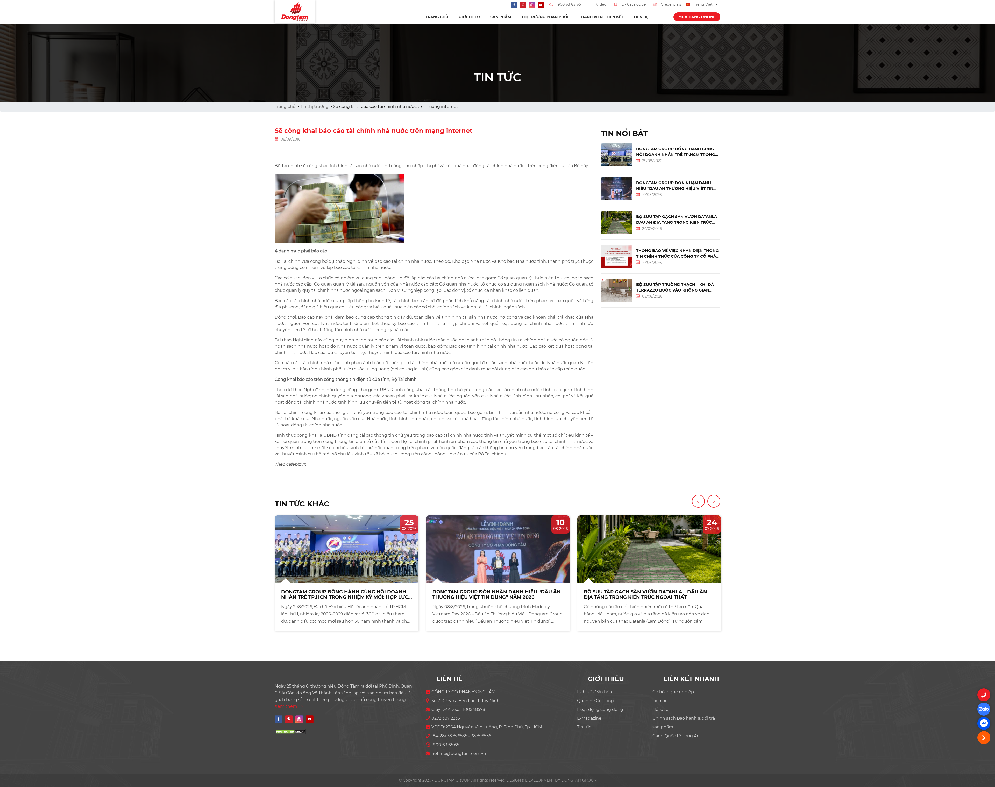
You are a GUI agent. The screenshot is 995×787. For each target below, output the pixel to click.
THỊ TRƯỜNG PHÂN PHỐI (544, 16)
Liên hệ (641, 16)
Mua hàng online (696, 16)
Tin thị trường (314, 106)
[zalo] (983, 709)
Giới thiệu (469, 16)
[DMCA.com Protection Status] (290, 731)
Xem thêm (286, 706)
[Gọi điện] (983, 694)
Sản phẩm (500, 16)
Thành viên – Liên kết (601, 16)
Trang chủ (436, 16)
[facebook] (983, 723)
